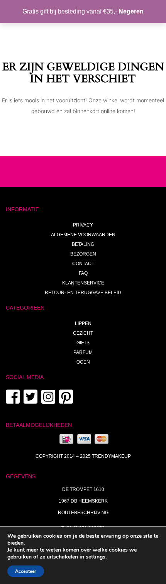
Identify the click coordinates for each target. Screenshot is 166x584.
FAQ (83, 273)
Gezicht (83, 333)
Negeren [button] (131, 11)
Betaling (83, 244)
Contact (83, 263)
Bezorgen (83, 254)
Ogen (83, 362)
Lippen (83, 323)
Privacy (83, 225)
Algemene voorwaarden (83, 234)
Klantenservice (83, 283)
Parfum (83, 352)
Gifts (83, 342)
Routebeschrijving (83, 512)
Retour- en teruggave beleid (83, 292)
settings (95, 557)
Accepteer (25, 571)
